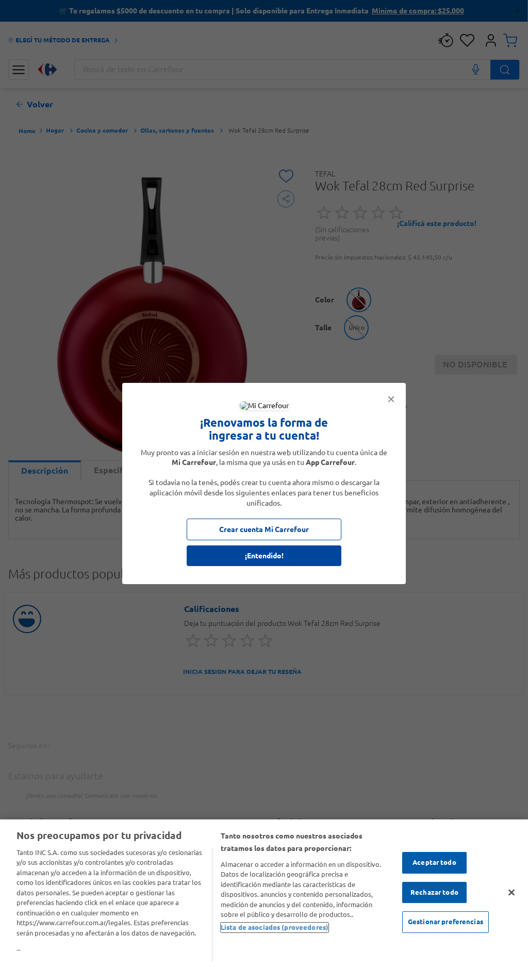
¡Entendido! (264, 556)
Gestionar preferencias (445, 921)
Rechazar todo (434, 892)
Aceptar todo (434, 862)
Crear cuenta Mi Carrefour (264, 529)
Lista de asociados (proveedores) (274, 927)
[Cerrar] (511, 892)
